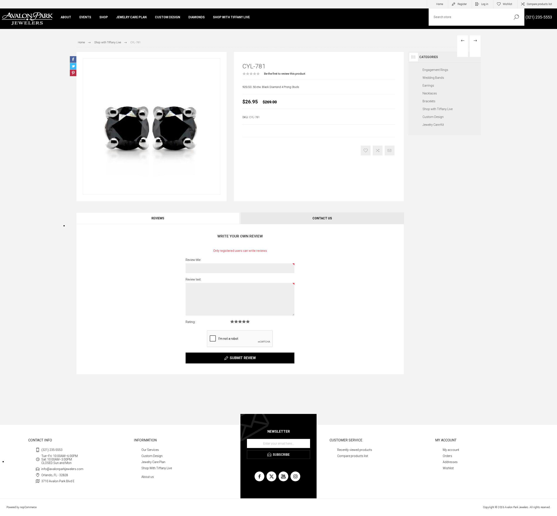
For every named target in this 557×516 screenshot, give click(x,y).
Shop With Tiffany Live (156, 468)
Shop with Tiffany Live (438, 109)
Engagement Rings (435, 70)
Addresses (450, 462)
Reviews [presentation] (157, 218)
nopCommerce (28, 507)
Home (439, 4)
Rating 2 (236, 321)
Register (462, 4)
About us (147, 477)
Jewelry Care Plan (153, 462)
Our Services (150, 450)
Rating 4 (244, 321)
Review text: (193, 279)
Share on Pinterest (73, 73)
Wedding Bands (433, 77)
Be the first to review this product (284, 73)
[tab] (158, 218)
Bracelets (429, 101)
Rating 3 (240, 321)
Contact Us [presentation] (322, 218)
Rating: (190, 322)
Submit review (243, 358)
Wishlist (448, 468)
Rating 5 (248, 321)
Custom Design (433, 117)
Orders (447, 456)
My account (451, 450)
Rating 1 (232, 321)
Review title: (193, 260)
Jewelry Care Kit (433, 124)
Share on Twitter (73, 66)
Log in (484, 4)
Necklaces (430, 93)
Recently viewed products (354, 450)
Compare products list (539, 4)
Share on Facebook (73, 59)
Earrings (428, 85)
